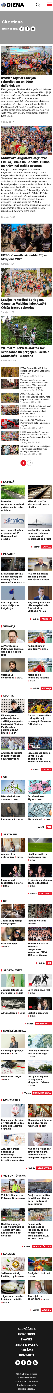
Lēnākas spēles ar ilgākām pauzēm (38, 857)
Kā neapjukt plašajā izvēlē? (12, 1052)
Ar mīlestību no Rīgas (36, 798)
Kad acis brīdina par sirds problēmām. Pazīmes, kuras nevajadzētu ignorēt (39, 1153)
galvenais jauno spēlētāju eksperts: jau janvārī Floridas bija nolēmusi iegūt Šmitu (12, 724)
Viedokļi (9, 626)
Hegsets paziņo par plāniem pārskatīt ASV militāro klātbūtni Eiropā (39, 607)
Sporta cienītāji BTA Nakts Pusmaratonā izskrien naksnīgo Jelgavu (35, 423)
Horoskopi (26, 1334)
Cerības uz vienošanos (11, 676)
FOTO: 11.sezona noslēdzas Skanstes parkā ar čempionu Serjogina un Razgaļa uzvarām (35, 436)
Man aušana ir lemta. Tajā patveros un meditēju (40, 1123)
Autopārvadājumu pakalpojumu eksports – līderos (38, 1080)
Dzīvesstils (11, 1100)
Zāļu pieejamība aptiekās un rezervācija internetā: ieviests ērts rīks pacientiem (12, 1154)
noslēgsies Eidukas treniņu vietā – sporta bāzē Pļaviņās (35, 397)
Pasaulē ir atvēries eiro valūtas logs (38, 1053)
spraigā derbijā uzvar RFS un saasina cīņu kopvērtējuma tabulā (39, 757)
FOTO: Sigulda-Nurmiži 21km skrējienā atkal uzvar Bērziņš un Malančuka (35, 371)
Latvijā (8, 481)
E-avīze (26, 1339)
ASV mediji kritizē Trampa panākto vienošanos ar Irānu (39, 576)
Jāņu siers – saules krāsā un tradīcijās (12, 1299)
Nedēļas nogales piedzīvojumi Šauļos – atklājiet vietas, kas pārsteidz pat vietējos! (12, 1230)
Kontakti (26, 1355)
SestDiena (10, 834)
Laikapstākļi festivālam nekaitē (12, 883)
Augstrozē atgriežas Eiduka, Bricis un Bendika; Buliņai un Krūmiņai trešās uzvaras (25, 162)
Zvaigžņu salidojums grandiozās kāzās (40, 883)
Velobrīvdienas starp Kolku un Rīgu (13, 1197)
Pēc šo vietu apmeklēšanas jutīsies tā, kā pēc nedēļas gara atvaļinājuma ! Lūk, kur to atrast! (38, 1231)
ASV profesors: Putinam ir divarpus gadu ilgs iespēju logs (12, 650)
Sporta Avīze (12, 970)
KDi (5, 901)
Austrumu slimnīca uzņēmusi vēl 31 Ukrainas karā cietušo (12, 534)
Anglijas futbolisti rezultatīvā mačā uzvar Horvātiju (11, 755)
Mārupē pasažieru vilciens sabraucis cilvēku (38, 504)
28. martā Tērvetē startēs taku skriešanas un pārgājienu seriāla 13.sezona (25, 352)
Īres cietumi (12, 819)
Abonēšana (27, 1329)
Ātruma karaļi (13, 1013)
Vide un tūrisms (14, 1175)
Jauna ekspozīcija (11, 922)
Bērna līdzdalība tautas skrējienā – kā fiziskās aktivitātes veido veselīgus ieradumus (35, 449)
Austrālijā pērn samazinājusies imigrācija (10, 605)
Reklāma (26, 1350)
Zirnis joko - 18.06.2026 (38, 1298)
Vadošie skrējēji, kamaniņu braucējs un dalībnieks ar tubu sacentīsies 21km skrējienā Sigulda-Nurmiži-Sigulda (34, 384)
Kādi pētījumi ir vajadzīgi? (38, 647)
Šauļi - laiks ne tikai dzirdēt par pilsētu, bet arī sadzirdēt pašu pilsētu (39, 1199)
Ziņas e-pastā (26, 1344)
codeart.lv (31, 1385)
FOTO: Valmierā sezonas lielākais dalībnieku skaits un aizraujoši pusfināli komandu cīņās (35, 410)
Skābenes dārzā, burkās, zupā (12, 1275)
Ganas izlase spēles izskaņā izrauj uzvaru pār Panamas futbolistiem (39, 720)
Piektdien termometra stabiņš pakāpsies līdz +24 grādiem (12, 506)
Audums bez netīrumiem (12, 856)
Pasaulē (9, 554)
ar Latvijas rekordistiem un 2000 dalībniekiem (18, 82)
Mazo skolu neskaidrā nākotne (38, 677)
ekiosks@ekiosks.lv (26, 1389)
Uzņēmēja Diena (14, 1031)
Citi (5, 776)
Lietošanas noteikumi (26, 1378)
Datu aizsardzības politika (26, 1381)
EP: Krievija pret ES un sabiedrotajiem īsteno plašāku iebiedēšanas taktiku (13, 578)
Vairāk (37, 547)
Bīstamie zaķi (40, 819)
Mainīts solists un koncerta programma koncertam (38, 949)
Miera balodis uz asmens (10, 798)
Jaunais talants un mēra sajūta (12, 991)
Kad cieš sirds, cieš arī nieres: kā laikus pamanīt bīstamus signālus (12, 1124)
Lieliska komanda (38, 1014)
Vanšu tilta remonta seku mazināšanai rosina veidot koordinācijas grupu (39, 534)
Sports (8, 695)
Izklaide (9, 1253)
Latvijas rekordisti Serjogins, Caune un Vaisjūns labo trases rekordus (23, 303)
